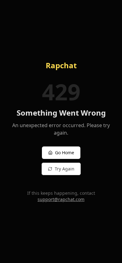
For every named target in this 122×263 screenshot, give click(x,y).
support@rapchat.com (61, 199)
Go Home (64, 152)
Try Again (64, 169)
